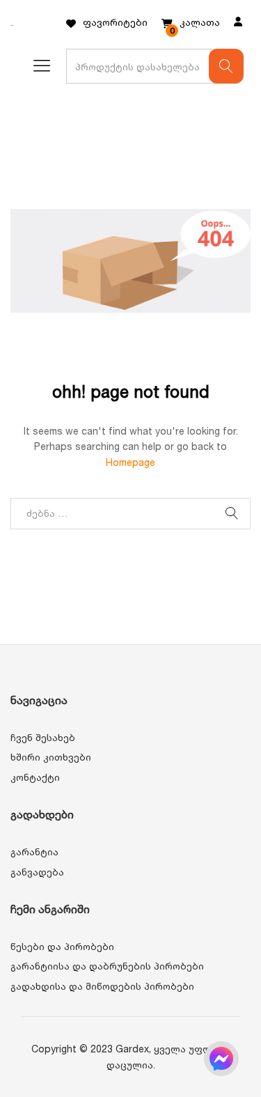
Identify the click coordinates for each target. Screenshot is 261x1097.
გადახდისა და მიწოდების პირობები (102, 986)
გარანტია (34, 851)
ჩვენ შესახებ (42, 737)
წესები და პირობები (62, 946)
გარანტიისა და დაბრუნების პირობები (107, 966)
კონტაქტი (35, 777)
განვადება (37, 872)
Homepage (130, 462)
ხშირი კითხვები (50, 757)
